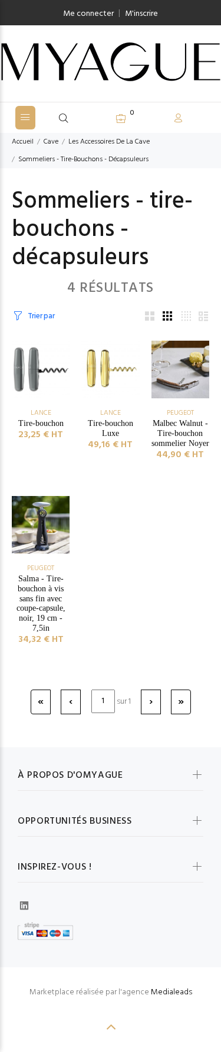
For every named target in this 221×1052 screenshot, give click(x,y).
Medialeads (171, 992)
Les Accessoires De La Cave (109, 142)
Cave (51, 142)
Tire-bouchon (41, 423)
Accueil (23, 142)
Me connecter (88, 14)
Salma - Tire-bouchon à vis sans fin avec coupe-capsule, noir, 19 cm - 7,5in (41, 603)
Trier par (41, 316)
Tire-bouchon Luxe (110, 428)
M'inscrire (141, 14)
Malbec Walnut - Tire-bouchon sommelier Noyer (180, 433)
